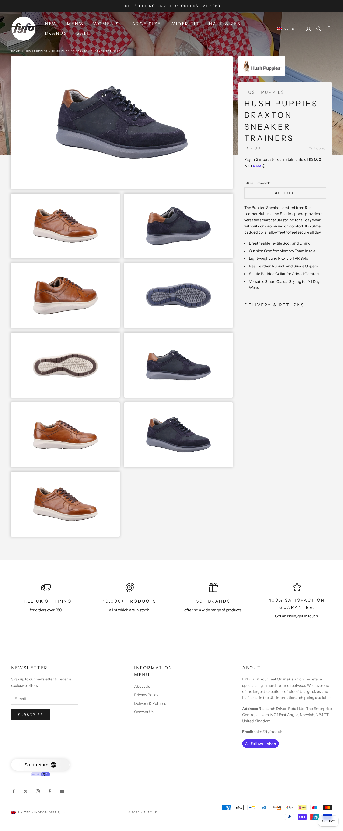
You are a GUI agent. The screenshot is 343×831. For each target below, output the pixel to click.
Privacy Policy (146, 694)
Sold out (285, 193)
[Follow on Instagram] (37, 791)
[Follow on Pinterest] (50, 791)
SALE (84, 33)
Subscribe (30, 714)
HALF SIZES (225, 23)
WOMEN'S (106, 23)
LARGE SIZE (145, 23)
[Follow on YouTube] (62, 791)
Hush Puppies (36, 51)
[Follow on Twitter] (25, 791)
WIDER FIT (185, 23)
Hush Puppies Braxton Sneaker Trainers (86, 51)
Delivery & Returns (150, 703)
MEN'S (75, 23)
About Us (142, 686)
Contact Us (144, 711)
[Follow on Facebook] (13, 791)
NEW (51, 23)
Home (15, 51)
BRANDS (56, 33)
